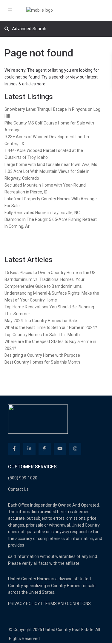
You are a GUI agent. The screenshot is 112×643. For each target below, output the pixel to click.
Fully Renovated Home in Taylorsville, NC (42, 212)
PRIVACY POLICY (24, 603)
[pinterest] (45, 449)
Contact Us (18, 489)
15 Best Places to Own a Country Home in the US (50, 272)
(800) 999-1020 (22, 478)
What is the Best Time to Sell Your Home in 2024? (50, 327)
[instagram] (75, 449)
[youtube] (60, 449)
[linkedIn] (29, 449)
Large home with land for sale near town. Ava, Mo (50, 164)
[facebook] (14, 449)
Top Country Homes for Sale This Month (42, 334)
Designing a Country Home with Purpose (42, 355)
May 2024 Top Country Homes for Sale (40, 320)
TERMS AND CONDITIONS (67, 603)
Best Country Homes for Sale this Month (42, 362)
